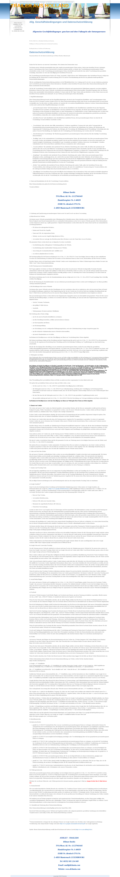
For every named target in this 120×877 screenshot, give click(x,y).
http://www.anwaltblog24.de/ (84, 829)
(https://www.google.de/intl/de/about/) (58, 488)
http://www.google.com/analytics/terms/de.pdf (72, 823)
